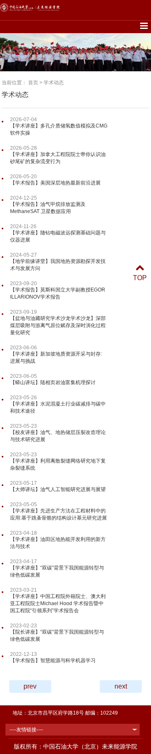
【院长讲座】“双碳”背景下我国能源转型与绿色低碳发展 (57, 635)
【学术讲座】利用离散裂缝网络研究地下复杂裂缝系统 (58, 464)
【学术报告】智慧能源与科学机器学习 (53, 660)
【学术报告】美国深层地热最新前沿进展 (55, 183)
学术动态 (54, 83)
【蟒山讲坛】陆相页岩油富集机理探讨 (53, 382)
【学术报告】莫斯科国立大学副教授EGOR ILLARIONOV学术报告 (57, 293)
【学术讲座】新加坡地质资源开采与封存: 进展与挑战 (56, 357)
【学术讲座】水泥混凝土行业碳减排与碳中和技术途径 (58, 407)
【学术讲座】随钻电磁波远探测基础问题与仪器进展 (58, 236)
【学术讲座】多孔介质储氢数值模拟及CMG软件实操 (58, 129)
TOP (140, 277)
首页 (33, 83)
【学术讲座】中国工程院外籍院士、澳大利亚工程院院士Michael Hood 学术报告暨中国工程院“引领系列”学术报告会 (58, 603)
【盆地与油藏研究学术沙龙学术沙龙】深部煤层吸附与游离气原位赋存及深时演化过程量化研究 (58, 325)
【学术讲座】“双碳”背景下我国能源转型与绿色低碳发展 (57, 571)
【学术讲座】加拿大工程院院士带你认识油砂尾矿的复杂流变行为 (58, 157)
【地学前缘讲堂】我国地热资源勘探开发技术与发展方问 (58, 264)
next (121, 686)
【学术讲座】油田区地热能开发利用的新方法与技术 (58, 542)
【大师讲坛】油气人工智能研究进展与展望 (58, 489)
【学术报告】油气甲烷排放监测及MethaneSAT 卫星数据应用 (48, 207)
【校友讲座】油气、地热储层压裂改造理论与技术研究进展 (58, 435)
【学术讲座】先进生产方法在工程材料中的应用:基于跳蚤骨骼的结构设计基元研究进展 (58, 514)
